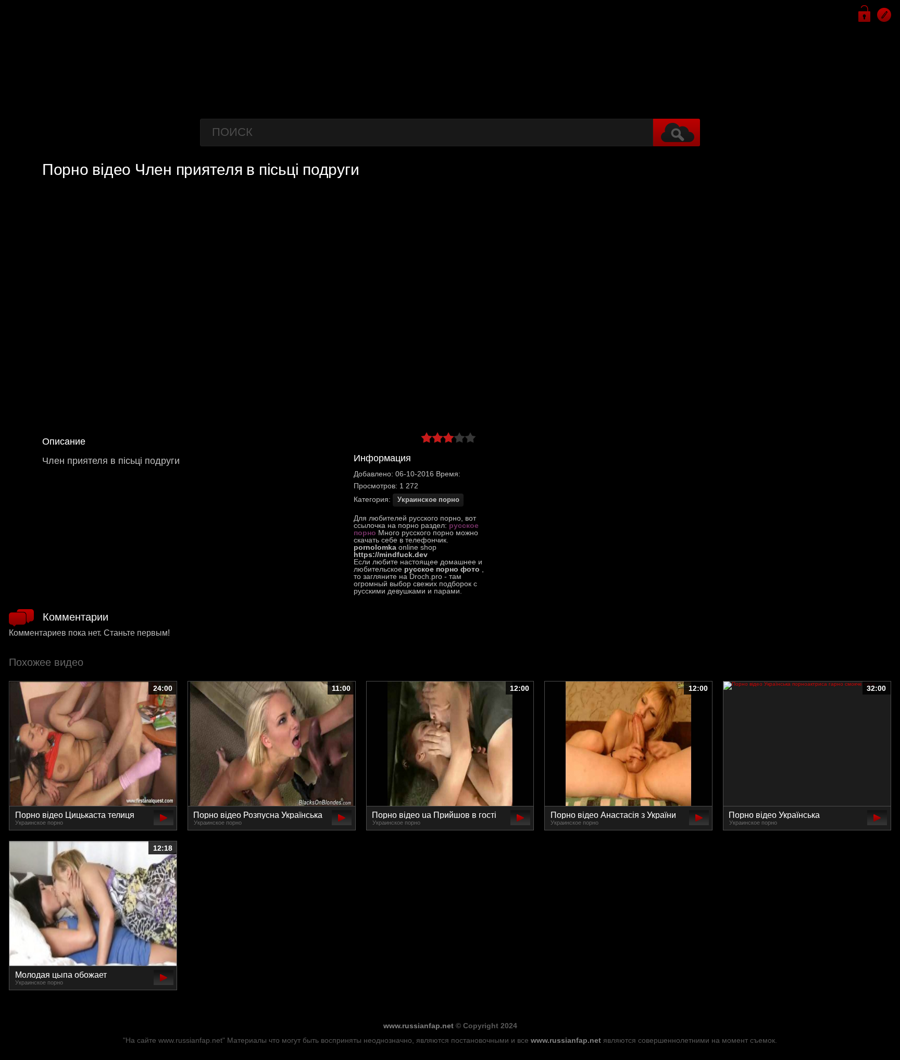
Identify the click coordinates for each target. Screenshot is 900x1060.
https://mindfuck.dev (391, 554)
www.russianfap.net (418, 1025)
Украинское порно (428, 499)
